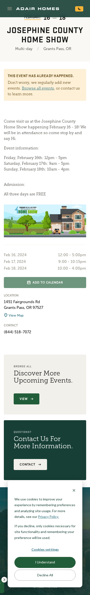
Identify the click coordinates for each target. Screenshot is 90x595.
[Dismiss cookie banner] (74, 490)
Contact (27, 464)
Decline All (45, 575)
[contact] (79, 8)
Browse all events (38, 88)
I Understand (45, 562)
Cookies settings (45, 549)
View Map (16, 315)
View (24, 399)
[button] (9, 8)
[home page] (37, 8)
